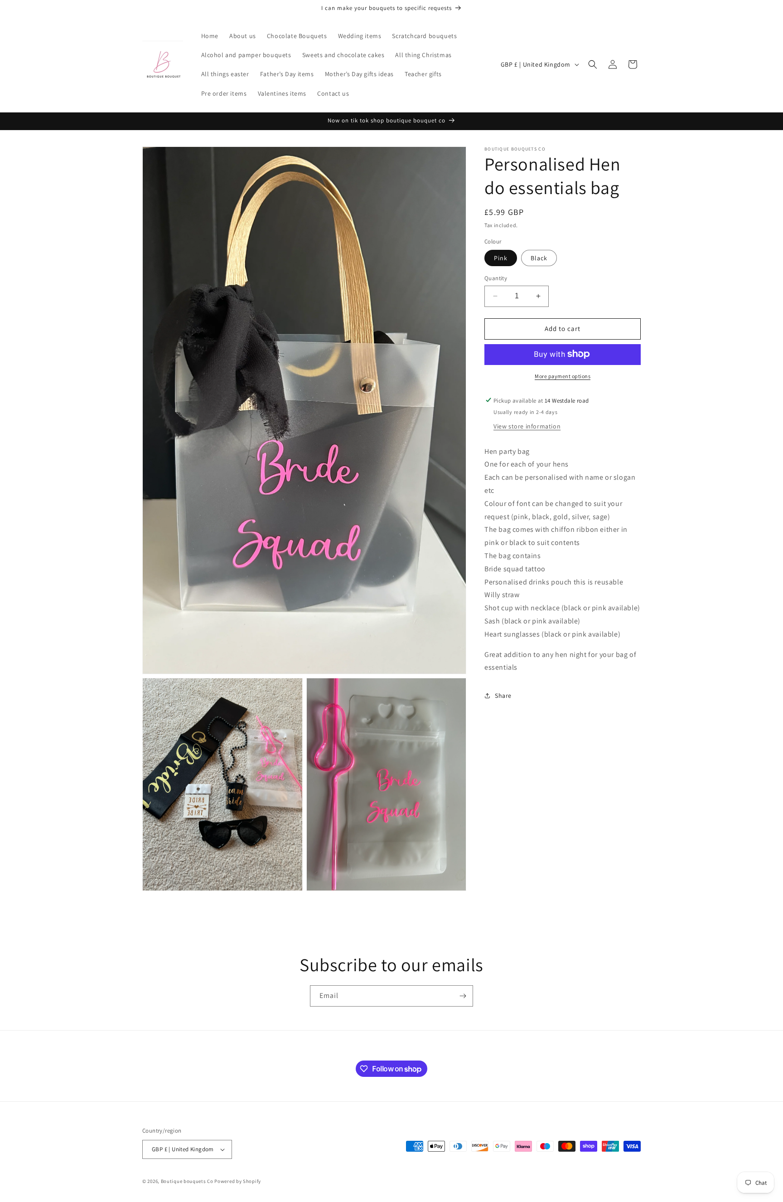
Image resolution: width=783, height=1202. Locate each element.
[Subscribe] (463, 996)
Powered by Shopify (237, 1181)
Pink (501, 258)
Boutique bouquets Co (187, 1181)
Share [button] (503, 695)
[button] (593, 64)
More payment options (562, 375)
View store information (527, 426)
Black (539, 258)
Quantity (495, 278)
